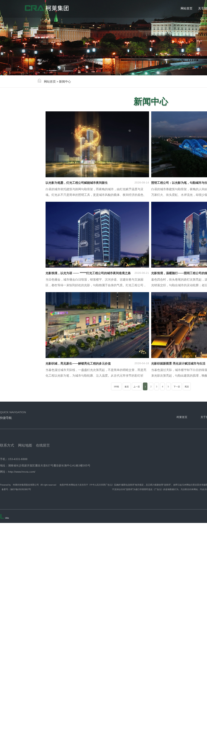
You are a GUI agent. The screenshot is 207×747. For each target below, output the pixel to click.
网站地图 (25, 445)
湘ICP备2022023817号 (20, 489)
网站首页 (50, 81)
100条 (116, 386)
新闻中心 (65, 81)
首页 (127, 386)
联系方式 (7, 445)
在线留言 (43, 445)
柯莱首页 (182, 417)
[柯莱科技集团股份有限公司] (56, 9)
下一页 (177, 386)
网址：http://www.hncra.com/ (17, 471)
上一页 (136, 386)
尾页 (187, 386)
